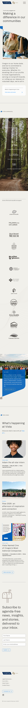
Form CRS (4, 681)
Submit (6, 650)
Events (4, 501)
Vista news (5, 460)
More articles (7, 572)
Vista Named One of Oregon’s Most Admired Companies (11, 548)
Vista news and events (10, 92)
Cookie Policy (5, 685)
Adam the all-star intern (13, 462)
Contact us (7, 691)
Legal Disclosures (6, 679)
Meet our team (9, 389)
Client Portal (5, 683)
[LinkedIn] (3, 695)
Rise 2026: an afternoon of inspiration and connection (13, 506)
